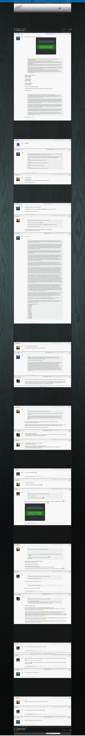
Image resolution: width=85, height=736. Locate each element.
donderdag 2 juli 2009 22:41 (30, 476)
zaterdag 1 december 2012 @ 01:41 (57, 669)
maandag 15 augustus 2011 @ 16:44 (57, 233)
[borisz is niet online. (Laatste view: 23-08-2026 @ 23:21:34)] (15, 34)
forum (33, 1)
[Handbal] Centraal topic (21, 30)
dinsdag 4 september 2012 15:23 (35, 493)
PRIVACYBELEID (17, 733)
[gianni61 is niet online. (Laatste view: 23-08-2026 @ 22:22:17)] (15, 174)
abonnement (16, 31)
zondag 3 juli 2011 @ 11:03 (59, 149)
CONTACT (32, 733)
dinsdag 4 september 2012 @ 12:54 (57, 469)
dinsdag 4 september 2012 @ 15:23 (57, 479)
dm (45, 1)
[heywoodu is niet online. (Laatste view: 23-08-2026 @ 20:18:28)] (15, 377)
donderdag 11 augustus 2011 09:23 (35, 220)
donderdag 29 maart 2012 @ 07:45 (57, 406)
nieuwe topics (68, 31)
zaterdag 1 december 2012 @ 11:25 (57, 697)
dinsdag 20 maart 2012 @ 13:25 (58, 352)
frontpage (16, 1)
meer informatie (35, 517)
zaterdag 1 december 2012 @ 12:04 (57, 706)
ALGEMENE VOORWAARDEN (25, 733)
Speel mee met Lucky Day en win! (36, 653)
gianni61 (17, 174)
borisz (18, 33)
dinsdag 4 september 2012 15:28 (35, 549)
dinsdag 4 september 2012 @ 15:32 (57, 544)
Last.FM (34, 119)
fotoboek (36, 1)
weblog (29, 1)
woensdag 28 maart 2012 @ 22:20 (57, 376)
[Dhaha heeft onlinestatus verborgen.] (15, 140)
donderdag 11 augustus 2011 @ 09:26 (57, 215)
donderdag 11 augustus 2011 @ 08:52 (57, 174)
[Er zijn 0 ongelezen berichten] (67, 1)
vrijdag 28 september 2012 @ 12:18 (57, 643)
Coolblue (23, 31)
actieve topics (64, 31)
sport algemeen (18, 28)
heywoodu (19, 376)
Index (14, 28)
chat (39, 1)
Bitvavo (26, 31)
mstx (17, 469)
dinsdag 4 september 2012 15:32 (35, 576)
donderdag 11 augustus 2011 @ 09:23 (57, 203)
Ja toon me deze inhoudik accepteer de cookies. (46, 47)
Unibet (20, 31)
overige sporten (24, 28)
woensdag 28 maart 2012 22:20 (34, 411)
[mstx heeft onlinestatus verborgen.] (15, 469)
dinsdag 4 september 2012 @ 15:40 (57, 571)
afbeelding (30, 558)
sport (19, 1)
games (22, 1)
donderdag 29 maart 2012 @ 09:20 (57, 430)
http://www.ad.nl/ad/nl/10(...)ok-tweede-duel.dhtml (33, 660)
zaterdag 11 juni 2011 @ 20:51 (58, 33)
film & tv (26, 1)
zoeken (42, 1)
